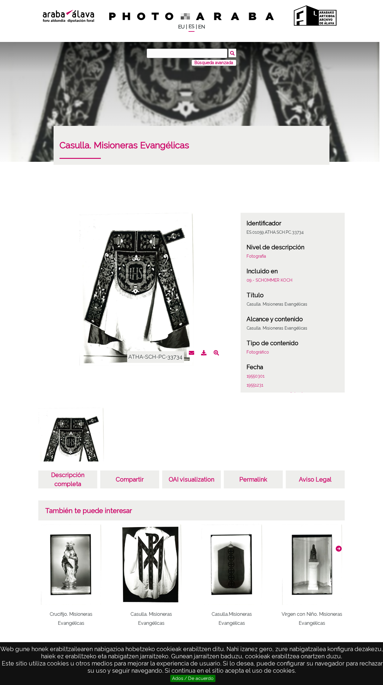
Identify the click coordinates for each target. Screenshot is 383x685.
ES (191, 26)
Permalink (253, 479)
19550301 (256, 376)
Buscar (232, 53)
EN (201, 27)
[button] (339, 549)
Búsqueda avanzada (213, 62)
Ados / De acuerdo (193, 678)
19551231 (255, 385)
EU (181, 27)
